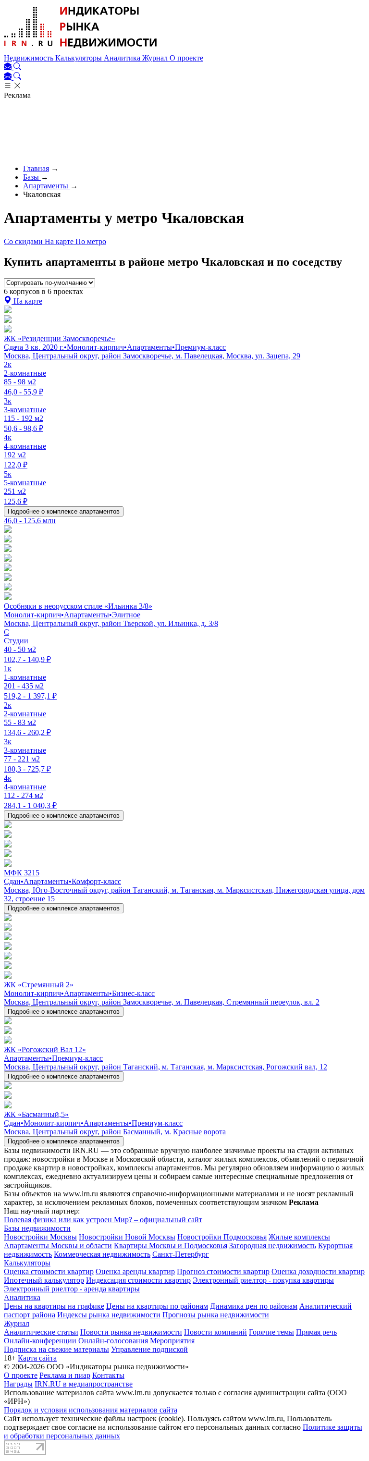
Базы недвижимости (37, 1228)
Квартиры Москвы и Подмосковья (170, 1245)
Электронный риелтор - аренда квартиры (72, 1289)
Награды (18, 1384)
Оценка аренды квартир (135, 1271)
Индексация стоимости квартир (138, 1280)
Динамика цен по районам (253, 1306)
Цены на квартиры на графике (54, 1306)
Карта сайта (37, 1358)
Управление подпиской (149, 1349)
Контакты (108, 1375)
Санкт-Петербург (180, 1254)
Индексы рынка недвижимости (108, 1315)
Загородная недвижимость (272, 1245)
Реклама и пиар (64, 1375)
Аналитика (123, 58)
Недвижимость (29, 58)
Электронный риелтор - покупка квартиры (263, 1280)
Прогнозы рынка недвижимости (215, 1315)
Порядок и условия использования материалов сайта (90, 1410)
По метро (90, 241)
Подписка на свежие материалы (56, 1349)
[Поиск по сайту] (17, 67)
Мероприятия (172, 1341)
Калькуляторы (79, 58)
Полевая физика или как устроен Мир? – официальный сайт (103, 1219)
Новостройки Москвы (40, 1237)
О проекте (186, 58)
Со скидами (24, 241)
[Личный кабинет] (8, 67)
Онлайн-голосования (113, 1341)
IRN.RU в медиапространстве (84, 1384)
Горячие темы (271, 1332)
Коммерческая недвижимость (102, 1254)
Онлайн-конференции (40, 1341)
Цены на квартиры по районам (157, 1306)
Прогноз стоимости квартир (223, 1271)
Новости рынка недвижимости (131, 1332)
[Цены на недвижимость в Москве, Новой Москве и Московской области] (81, 49)
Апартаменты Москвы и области (58, 1245)
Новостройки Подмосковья (222, 1237)
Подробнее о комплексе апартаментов (64, 511)
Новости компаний (215, 1332)
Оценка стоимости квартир (49, 1271)
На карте (60, 241)
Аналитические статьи (41, 1332)
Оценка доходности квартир (318, 1271)
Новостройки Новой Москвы (127, 1237)
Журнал (156, 58)
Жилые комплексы (299, 1237)
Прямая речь (316, 1332)
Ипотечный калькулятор (44, 1280)
